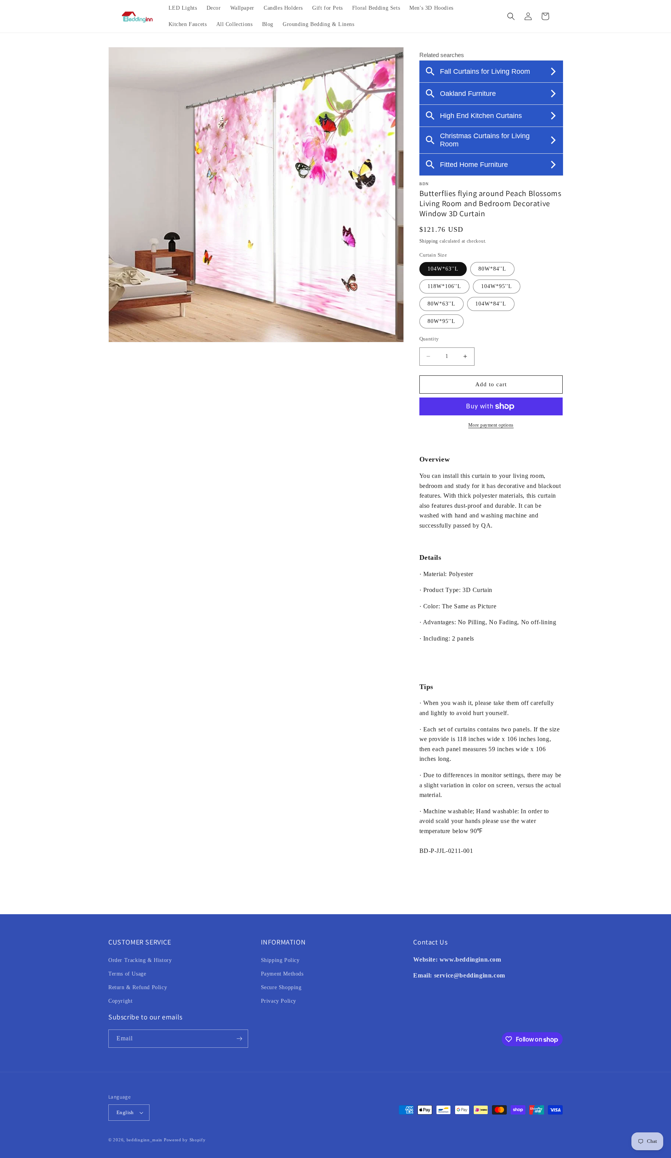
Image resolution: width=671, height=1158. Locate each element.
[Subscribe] (239, 1039)
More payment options (491, 425)
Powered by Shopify (185, 1139)
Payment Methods (282, 974)
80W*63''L (441, 304)
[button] (511, 16)
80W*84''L (492, 269)
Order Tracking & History (140, 960)
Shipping (428, 241)
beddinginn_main (145, 1139)
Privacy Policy (278, 1001)
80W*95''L (441, 321)
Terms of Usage (127, 974)
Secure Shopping (281, 987)
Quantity (429, 339)
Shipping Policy (280, 960)
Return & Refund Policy (137, 987)
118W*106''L (444, 286)
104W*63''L (443, 269)
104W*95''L (496, 286)
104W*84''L (490, 304)
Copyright (120, 1001)
